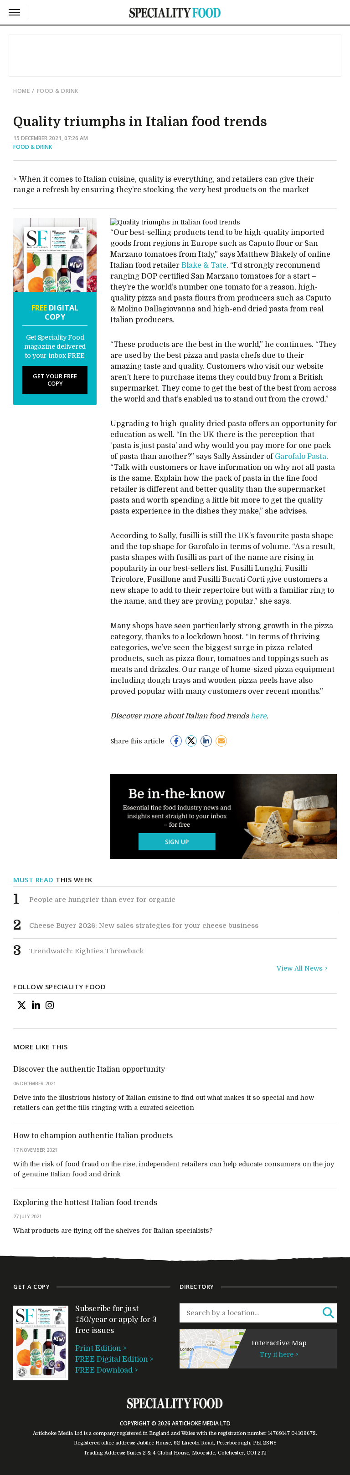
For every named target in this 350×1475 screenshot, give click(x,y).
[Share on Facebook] (176, 741)
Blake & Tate (203, 265)
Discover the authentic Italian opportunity (89, 1069)
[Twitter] (21, 1005)
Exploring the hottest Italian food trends (85, 1203)
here (259, 716)
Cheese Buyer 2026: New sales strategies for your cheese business (143, 925)
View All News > (302, 968)
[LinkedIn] (36, 1005)
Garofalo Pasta (300, 457)
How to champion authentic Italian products (93, 1136)
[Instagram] (50, 1005)
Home (21, 91)
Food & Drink (57, 91)
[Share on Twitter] (191, 741)
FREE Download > (106, 1370)
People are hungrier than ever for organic (102, 899)
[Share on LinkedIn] (206, 741)
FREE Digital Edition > (114, 1359)
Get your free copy (55, 379)
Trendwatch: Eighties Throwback (86, 951)
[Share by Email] (221, 741)
